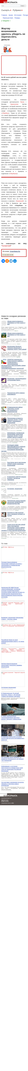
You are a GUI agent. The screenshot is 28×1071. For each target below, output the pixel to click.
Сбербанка (13, 173)
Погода (25, 15)
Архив (11, 15)
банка (22, 102)
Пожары (17, 18)
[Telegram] (11, 261)
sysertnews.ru (7, 53)
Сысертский (6, 246)
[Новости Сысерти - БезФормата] (9, 2)
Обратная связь (4, 800)
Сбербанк (5, 113)
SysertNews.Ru (15, 251)
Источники (17, 15)
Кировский (19, 201)
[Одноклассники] (7, 261)
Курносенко (14, 104)
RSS (13, 803)
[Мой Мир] (15, 261)
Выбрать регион (5, 801)
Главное (4, 15)
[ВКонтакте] (3, 261)
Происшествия (8, 18)
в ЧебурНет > (6, 21)
